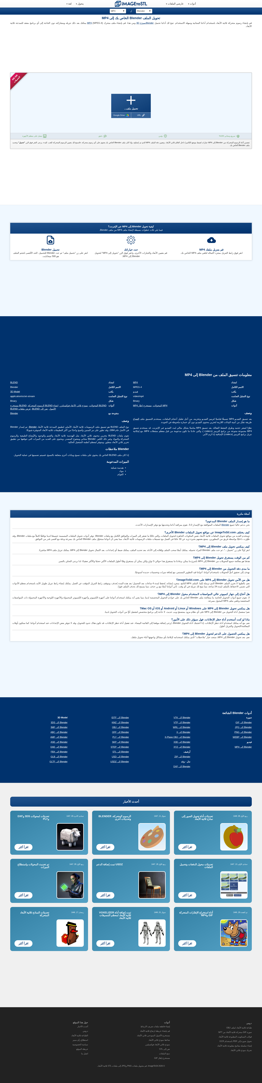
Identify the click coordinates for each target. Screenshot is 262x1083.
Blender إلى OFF (120, 732)
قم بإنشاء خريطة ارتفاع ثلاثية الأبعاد (155, 1031)
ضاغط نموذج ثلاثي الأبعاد (159, 1040)
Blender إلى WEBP (242, 737)
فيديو (135, 391)
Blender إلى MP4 (243, 747)
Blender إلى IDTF (120, 717)
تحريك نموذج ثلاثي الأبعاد (241, 1050)
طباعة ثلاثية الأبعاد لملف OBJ (239, 1028)
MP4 (89, 23)
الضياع (136, 419)
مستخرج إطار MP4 (142, 405)
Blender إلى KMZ (120, 722)
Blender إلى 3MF (59, 727)
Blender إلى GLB (59, 756)
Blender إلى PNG (243, 732)
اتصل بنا (84, 1053)
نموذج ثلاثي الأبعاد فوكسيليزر (74, 405)
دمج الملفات (164, 1053)
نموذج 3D (141, 23)
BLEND (14, 382)
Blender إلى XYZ (182, 747)
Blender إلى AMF (59, 737)
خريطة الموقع (82, 1049)
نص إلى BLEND (40, 409)
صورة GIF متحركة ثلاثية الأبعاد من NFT (235, 1032)
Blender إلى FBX (59, 751)
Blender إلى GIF (244, 722)
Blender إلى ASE (59, 742)
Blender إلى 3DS (59, 722)
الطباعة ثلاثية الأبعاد (79, 1035)
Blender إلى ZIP (182, 756)
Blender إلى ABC (59, 732)
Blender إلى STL (120, 751)
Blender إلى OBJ (120, 727)
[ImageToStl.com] (131, 4)
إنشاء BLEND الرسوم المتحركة (43, 405)
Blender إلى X (183, 732)
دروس (85, 1031)
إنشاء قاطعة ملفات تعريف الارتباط (155, 1026)
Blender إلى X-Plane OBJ (177, 737)
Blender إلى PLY (120, 737)
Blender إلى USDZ (119, 761)
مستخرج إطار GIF (162, 1058)
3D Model (15, 391)
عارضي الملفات (176, 3)
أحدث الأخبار (131, 801)
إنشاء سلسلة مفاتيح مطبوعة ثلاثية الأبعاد (234, 1046)
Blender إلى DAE (59, 747)
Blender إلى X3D (182, 742)
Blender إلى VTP (182, 722)
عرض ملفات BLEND (20, 409)
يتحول (81, 3)
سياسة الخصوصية (80, 1044)
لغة (70, 3)
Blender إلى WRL (181, 727)
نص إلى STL (164, 1049)
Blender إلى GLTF (59, 761)
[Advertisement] (69, 49)
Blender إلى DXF (181, 766)
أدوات (193, 3)
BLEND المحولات (97, 405)
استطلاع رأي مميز (80, 1040)
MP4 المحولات (160, 405)
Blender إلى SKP (120, 742)
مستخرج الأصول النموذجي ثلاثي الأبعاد (153, 1035)
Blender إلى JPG (243, 727)
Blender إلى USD (120, 756)
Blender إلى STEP (120, 747)
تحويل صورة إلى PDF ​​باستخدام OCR (235, 1041)
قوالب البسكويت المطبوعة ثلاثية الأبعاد (235, 1037)
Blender (150, 23)
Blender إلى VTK (182, 717)
